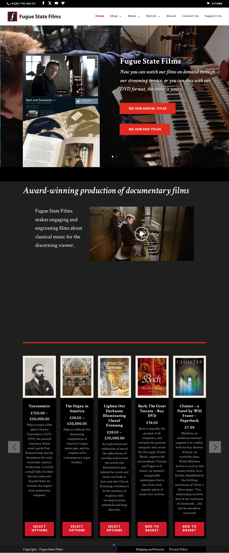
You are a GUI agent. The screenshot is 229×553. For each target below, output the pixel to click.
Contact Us (190, 17)
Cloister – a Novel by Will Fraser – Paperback (189, 413)
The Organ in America (77, 408)
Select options (39, 529)
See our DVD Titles (145, 130)
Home (99, 17)
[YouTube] (56, 4)
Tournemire (39, 406)
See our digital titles (148, 109)
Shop (114, 17)
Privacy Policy (178, 549)
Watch (151, 17)
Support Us (213, 17)
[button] (215, 447)
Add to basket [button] (152, 529)
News (132, 17)
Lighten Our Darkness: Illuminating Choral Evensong (114, 416)
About (171, 17)
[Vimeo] (62, 4)
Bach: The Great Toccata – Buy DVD (152, 411)
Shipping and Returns (150, 549)
